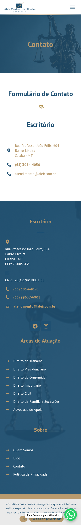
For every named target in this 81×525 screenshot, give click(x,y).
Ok (23, 518)
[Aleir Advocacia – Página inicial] (20, 7)
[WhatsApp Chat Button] (70, 514)
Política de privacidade (46, 518)
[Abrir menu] (73, 7)
